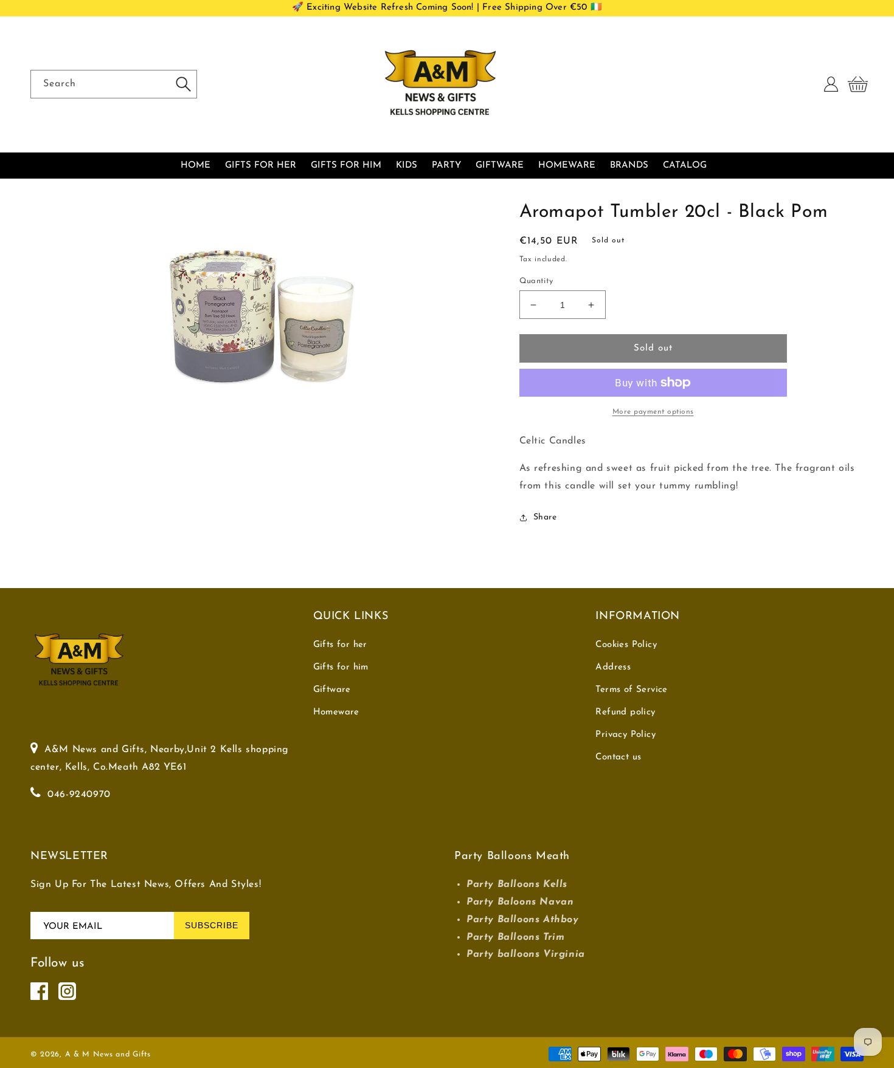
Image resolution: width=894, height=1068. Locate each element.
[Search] (183, 83)
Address (613, 667)
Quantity (536, 281)
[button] (857, 84)
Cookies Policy (626, 644)
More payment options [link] (653, 412)
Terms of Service (631, 689)
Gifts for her (340, 644)
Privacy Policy (625, 734)
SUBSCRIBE (211, 925)
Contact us (618, 757)
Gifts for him (341, 667)
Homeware (336, 712)
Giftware (332, 689)
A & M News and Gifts (108, 1054)
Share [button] (545, 517)
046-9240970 (79, 794)
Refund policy (625, 712)
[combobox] (113, 84)
